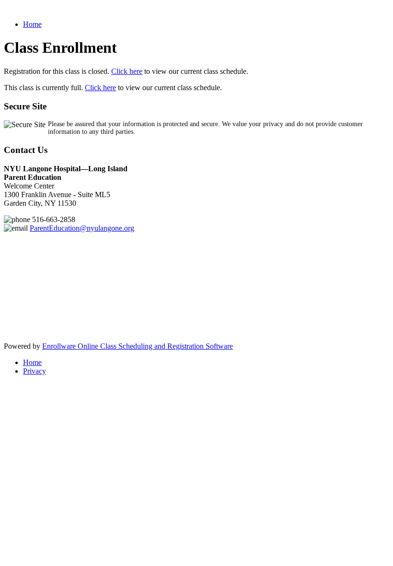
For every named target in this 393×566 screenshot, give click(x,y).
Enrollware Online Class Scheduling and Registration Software (137, 346)
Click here (126, 71)
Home (32, 24)
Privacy (34, 371)
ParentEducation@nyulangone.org (82, 228)
